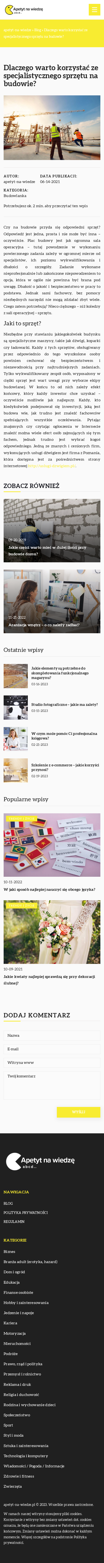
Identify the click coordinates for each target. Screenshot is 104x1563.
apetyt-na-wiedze (19, 182)
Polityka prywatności (26, 1213)
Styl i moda (13, 1435)
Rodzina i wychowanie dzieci (30, 1405)
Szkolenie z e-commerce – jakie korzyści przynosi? (65, 767)
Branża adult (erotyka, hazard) (30, 1262)
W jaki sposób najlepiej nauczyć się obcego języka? (49, 890)
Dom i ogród (14, 1272)
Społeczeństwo (17, 1415)
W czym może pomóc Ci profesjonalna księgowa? (64, 736)
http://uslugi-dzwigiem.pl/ (51, 466)
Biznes (9, 1252)
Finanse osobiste (18, 1293)
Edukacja (12, 1282)
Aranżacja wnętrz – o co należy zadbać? (44, 625)
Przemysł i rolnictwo (22, 1374)
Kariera (10, 1323)
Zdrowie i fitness (19, 1476)
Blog (8, 1203)
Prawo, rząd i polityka (23, 1364)
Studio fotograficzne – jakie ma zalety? (64, 705)
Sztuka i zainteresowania (26, 1446)
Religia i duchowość (21, 1395)
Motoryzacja (15, 1333)
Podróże (11, 1354)
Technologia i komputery (26, 1456)
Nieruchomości (17, 1344)
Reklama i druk (17, 1385)
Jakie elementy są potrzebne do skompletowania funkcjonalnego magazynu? (60, 673)
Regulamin (14, 1222)
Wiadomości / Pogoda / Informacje (34, 1466)
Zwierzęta (13, 1486)
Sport (8, 1425)
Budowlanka (15, 196)
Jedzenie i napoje (19, 1313)
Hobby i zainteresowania (26, 1303)
